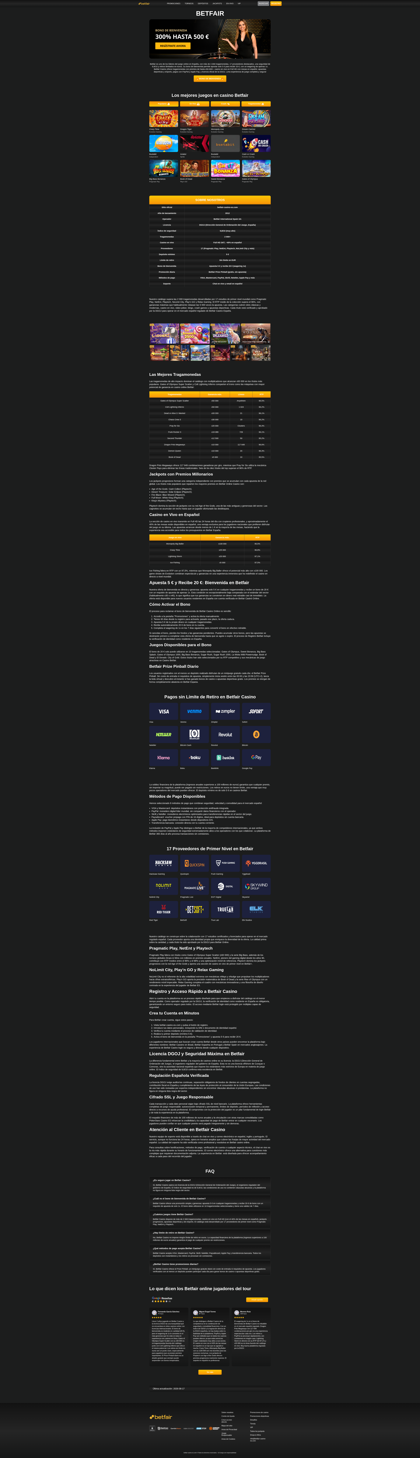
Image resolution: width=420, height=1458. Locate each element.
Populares (162, 104)
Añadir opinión (257, 1300)
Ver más (210, 1372)
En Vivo (193, 104)
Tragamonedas (254, 104)
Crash (223, 104)
